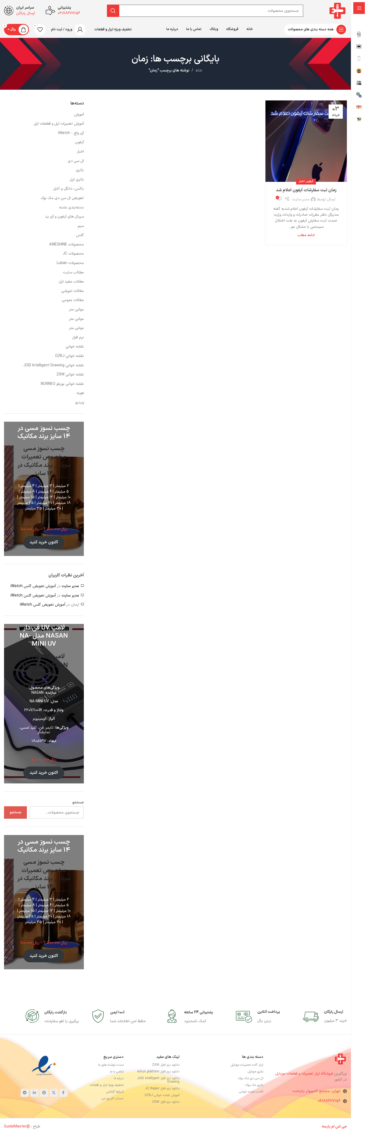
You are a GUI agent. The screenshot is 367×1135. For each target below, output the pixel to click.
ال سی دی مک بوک (250, 1078)
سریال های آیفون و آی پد (64, 216)
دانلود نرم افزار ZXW (165, 1064)
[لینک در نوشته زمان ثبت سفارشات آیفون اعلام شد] (306, 141)
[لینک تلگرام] (25, 1093)
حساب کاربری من (113, 1098)
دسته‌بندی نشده (71, 207)
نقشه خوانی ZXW (70, 374)
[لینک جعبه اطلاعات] (325, 1017)
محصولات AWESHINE (66, 244)
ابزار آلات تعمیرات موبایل (247, 1064)
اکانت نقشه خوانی (251, 1091)
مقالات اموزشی (72, 291)
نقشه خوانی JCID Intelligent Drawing (53, 365)
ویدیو (79, 402)
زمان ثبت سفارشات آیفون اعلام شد (306, 190)
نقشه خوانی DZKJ (69, 356)
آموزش (79, 114)
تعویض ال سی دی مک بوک (62, 198)
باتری (80, 170)
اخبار (302, 181)
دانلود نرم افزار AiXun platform (158, 1071)
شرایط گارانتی (115, 1091)
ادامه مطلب (306, 235)
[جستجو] (113, 11)
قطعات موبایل (286, 1073)
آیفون (309, 181)
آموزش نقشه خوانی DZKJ (162, 1095)
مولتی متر (76, 309)
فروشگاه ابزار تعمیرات (317, 1073)
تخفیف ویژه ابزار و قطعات (107, 1085)
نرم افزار (78, 337)
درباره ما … (117, 1078)
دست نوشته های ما (111, 1064)
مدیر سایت (301, 199)
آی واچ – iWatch (71, 133)
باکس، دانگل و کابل (68, 188)
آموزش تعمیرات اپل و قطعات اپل (59, 123)
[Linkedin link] (34, 1093)
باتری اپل (77, 179)
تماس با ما (117, 1071)
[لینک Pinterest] (44, 1093)
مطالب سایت (73, 272)
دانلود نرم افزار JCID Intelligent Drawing (158, 1080)
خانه (198, 70)
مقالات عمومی (73, 300)
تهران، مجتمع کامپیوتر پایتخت (316, 1091)
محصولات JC (73, 253)
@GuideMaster (17, 1126)
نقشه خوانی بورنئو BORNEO (62, 384)
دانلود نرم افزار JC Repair (162, 1088)
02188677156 (329, 1101)
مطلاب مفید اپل (71, 281)
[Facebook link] (63, 1093)
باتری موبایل (255, 1071)
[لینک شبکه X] (54, 1093)
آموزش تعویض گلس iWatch (33, 586)
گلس (80, 235)
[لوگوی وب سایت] (337, 10)
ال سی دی (76, 161)
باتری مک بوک (254, 1085)
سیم (81, 226)
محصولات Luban (70, 263)
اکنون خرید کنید (44, 542)
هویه (80, 393)
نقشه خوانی (75, 346)
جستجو (78, 802)
